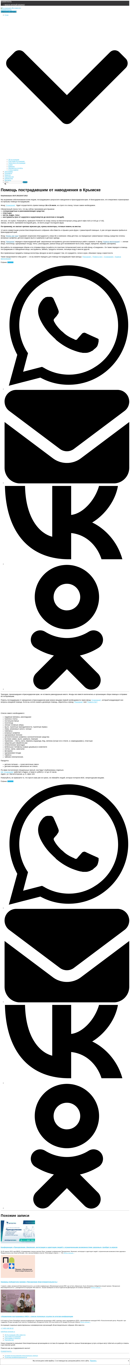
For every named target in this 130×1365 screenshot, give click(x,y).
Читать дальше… (68, 1253)
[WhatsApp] (67, 389)
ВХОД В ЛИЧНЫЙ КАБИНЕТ (15, 5)
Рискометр (8, 173)
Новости (8, 175)
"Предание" (86, 257)
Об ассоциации (13, 159)
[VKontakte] (67, 564)
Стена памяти (13, 170)
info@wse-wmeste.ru (8, 1331)
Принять (93, 1361)
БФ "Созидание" (7, 772)
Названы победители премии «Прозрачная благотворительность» (29, 1282)
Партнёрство (9, 177)
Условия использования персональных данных (21, 1355)
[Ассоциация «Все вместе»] (11, 8)
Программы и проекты (12, 1338)
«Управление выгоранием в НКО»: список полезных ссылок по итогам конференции (37, 1316)
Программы (9, 171)
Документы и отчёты (15, 168)
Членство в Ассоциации (16, 163)
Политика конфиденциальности (16, 1357)
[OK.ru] (67, 689)
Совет (10, 165)
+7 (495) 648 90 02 (7, 1328)
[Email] (67, 483)
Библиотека (9, 178)
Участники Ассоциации (16, 161)
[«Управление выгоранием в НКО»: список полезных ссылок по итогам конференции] (18, 1312)
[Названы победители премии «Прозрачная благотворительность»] (18, 1277)
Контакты (8, 180)
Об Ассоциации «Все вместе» (15, 1335)
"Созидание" (10, 205)
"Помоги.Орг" (97, 257)
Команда (11, 166)
